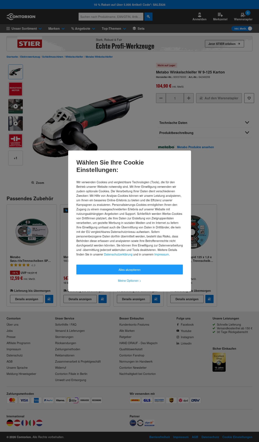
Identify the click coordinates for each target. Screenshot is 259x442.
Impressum (161, 254)
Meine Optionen (129, 280)
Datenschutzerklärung (118, 254)
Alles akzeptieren (130, 270)
